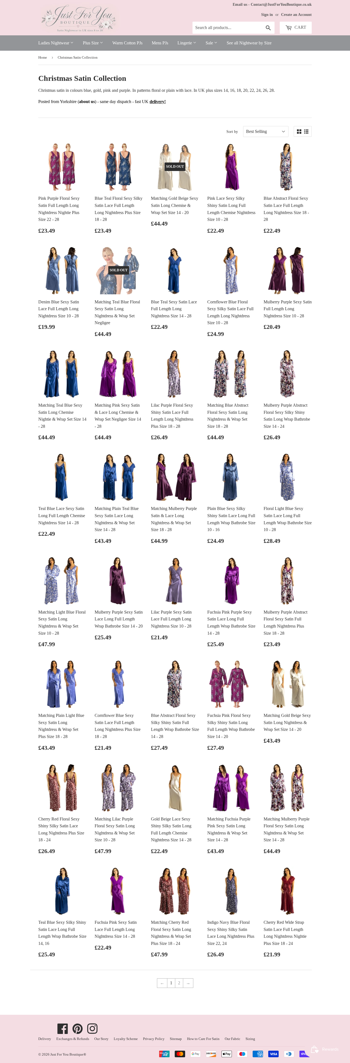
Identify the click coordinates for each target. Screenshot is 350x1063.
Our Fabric (232, 1039)
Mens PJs (160, 43)
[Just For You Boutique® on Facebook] (62, 1031)
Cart (299, 27)
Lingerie (185, 43)
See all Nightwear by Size (249, 43)
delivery (157, 101)
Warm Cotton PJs (127, 43)
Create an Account (296, 15)
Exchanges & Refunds (72, 1039)
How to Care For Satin (203, 1039)
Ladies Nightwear (54, 43)
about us (87, 101)
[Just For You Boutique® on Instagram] (92, 1031)
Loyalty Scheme (126, 1039)
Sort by (232, 132)
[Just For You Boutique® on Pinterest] (77, 1031)
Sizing (250, 1039)
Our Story (101, 1039)
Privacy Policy (154, 1039)
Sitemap (176, 1039)
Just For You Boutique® (68, 1054)
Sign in (267, 15)
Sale (210, 43)
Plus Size (91, 43)
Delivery (44, 1039)
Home (42, 57)
